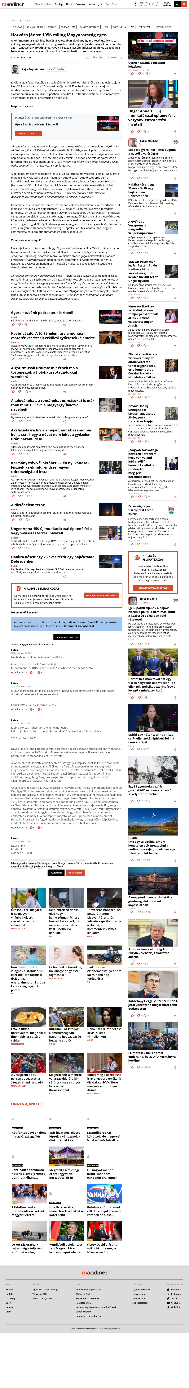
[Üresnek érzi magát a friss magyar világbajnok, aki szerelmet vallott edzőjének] (28, 897)
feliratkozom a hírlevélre (101, 595)
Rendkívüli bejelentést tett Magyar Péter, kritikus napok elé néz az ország (65, 1246)
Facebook (176, 1289)
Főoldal (14, 20)
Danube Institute (89, 27)
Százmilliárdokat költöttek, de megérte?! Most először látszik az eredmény (104, 1134)
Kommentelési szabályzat (89, 1316)
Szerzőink (111, 4)
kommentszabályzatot (79, 626)
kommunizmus (35, 27)
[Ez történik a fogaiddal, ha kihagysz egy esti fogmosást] (66, 955)
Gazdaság (11, 1298)
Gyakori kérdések (141, 1289)
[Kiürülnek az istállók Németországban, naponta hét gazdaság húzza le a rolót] (66, 1017)
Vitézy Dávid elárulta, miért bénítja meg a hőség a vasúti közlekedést (102, 1246)
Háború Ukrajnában (42, 1298)
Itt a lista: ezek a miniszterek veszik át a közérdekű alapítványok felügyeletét (66, 1209)
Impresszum (138, 1294)
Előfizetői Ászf (83, 1294)
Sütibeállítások (140, 1303)
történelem (120, 27)
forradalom (68, 27)
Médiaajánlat (139, 1298)
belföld (52, 27)
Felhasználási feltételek (87, 1298)
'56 (132, 27)
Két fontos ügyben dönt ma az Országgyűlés (29, 1132)
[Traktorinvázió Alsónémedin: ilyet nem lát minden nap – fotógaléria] (104, 955)
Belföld (14, 444)
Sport (9, 1303)
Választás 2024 (39, 1294)
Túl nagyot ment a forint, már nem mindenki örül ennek (102, 1171)
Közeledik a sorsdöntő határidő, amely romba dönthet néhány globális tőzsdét (28, 1171)
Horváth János (163, 27)
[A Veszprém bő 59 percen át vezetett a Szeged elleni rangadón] (28, 1062)
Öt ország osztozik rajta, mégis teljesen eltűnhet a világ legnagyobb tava (27, 1246)
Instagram (176, 1294)
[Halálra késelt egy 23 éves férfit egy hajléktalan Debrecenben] (110, 566)
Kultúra (26, 20)
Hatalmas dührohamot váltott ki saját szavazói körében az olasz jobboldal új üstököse (104, 1209)
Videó (14, 317)
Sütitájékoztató (84, 1311)
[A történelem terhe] (110, 512)
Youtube (175, 1303)
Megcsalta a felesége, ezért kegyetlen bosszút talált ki (65, 1171)
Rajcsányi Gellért (33, 69)
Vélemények (95, 4)
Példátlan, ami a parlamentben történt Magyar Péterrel (28, 1209)
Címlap (59, 4)
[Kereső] (177, 4)
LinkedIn (175, 1307)
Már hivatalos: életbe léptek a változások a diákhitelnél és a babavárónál (64, 1134)
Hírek (69, 4)
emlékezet (144, 27)
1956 (106, 27)
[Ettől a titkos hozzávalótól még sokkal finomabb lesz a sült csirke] (28, 1017)
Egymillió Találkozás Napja (45, 1289)
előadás (17, 27)
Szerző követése (56, 69)
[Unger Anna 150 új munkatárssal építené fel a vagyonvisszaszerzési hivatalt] (110, 537)
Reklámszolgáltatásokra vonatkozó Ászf (96, 1307)
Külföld (14, 381)
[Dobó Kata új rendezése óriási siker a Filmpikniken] (104, 1017)
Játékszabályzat (84, 1303)
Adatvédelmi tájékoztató (88, 1289)
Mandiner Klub (43, 4)
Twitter (174, 1298)
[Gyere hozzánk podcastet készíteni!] (110, 318)
